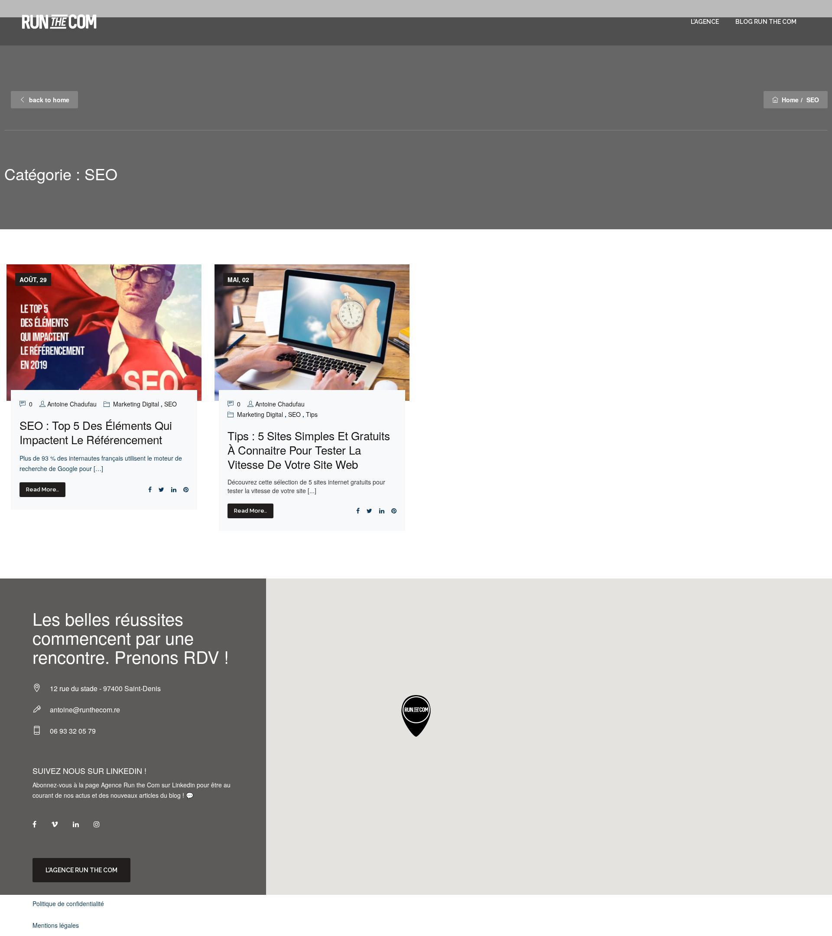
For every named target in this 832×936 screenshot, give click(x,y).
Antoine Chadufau (72, 404)
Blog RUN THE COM (765, 21)
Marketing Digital (136, 404)
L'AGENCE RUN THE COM (81, 870)
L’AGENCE (705, 21)
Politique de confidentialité (68, 903)
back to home (49, 99)
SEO (170, 404)
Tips (312, 414)
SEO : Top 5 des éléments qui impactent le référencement (96, 432)
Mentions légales (55, 925)
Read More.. (42, 489)
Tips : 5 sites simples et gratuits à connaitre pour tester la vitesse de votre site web (309, 449)
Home (790, 99)
